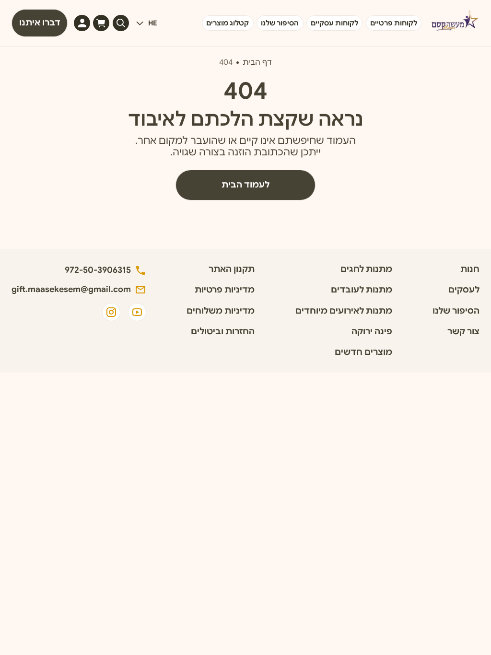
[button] (146, 23)
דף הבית (257, 62)
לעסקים (463, 289)
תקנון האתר (232, 269)
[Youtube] (137, 312)
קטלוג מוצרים (227, 23)
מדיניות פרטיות (225, 289)
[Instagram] (111, 312)
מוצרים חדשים (363, 352)
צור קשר (463, 331)
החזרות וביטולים (223, 331)
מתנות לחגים (366, 269)
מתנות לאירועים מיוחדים (343, 311)
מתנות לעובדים (361, 289)
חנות (469, 269)
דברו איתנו (39, 22)
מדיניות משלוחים (221, 311)
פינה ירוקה (371, 331)
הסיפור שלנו (280, 23)
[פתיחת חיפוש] (121, 23)
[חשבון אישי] (82, 23)
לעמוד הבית (245, 184)
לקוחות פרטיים (393, 23)
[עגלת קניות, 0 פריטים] (101, 23)
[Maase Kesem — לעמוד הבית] (453, 23)
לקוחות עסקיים (334, 23)
